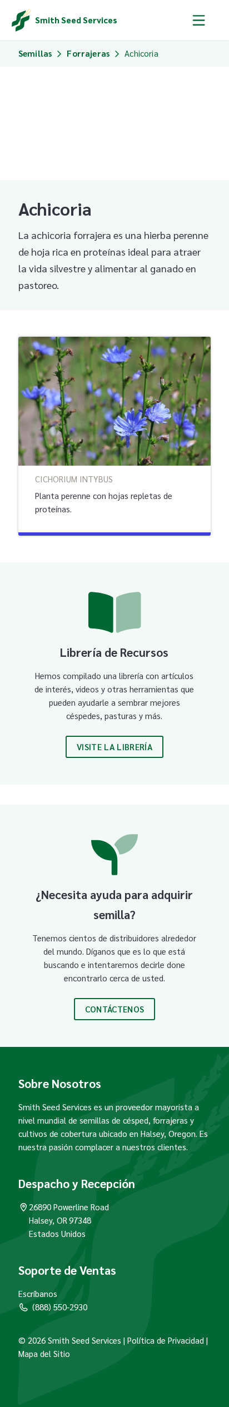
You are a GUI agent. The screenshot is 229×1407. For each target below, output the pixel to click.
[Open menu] (198, 20)
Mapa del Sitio (44, 1353)
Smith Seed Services (76, 19)
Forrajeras (88, 53)
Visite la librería (114, 746)
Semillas (35, 53)
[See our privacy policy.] (205, 1340)
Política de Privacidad (165, 1340)
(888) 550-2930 (59, 1306)
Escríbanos (37, 1293)
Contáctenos (115, 1009)
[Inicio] (22, 20)
